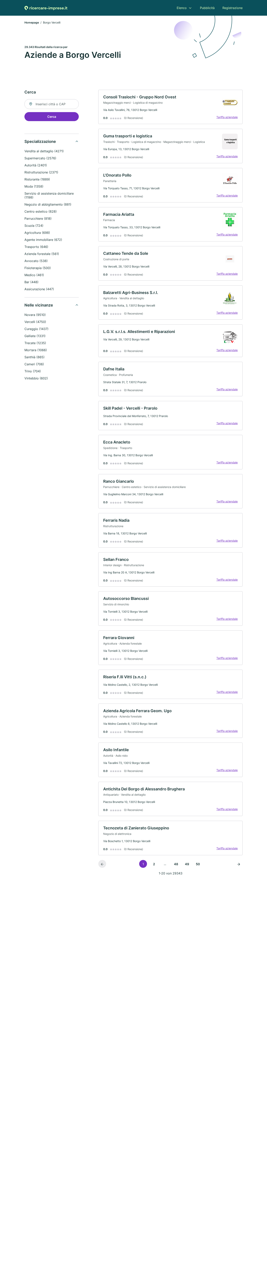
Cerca (51, 117)
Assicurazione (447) (39, 289)
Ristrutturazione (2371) (41, 172)
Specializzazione (40, 141)
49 (187, 864)
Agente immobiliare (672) (43, 240)
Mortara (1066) (35, 350)
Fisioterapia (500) (37, 268)
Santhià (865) (34, 357)
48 (176, 864)
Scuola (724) (33, 226)
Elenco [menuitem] (182, 8)
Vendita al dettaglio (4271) (44, 151)
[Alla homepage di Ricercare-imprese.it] (45, 7)
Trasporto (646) (36, 247)
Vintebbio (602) (36, 378)
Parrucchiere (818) (38, 218)
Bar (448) (31, 282)
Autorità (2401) (35, 165)
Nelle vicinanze (38, 305)
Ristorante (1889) (37, 179)
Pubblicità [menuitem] (207, 8)
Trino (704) (32, 371)
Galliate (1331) (35, 336)
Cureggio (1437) (36, 329)
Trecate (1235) (35, 343)
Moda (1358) (33, 186)
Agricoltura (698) (37, 233)
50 (198, 864)
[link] (170, 107)
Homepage (31, 22)
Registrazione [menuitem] (232, 8)
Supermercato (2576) (40, 158)
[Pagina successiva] (239, 864)
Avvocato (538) (36, 261)
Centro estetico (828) (40, 211)
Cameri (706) (34, 364)
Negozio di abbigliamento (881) (47, 204)
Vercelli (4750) (35, 322)
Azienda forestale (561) (41, 254)
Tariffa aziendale (227, 117)
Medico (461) (34, 275)
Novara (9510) (35, 315)
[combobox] (51, 104)
